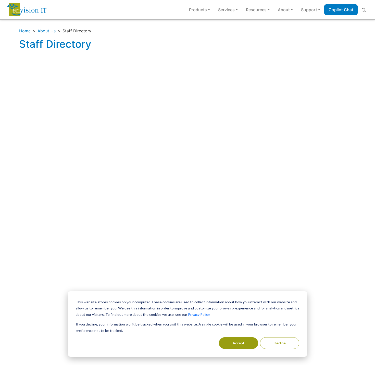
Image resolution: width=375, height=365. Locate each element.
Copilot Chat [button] (341, 9)
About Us (47, 30)
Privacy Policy (198, 314)
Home (25, 30)
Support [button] (309, 9)
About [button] (284, 9)
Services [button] (226, 9)
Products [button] (198, 9)
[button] (365, 10)
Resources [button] (256, 9)
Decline (280, 343)
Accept (238, 343)
